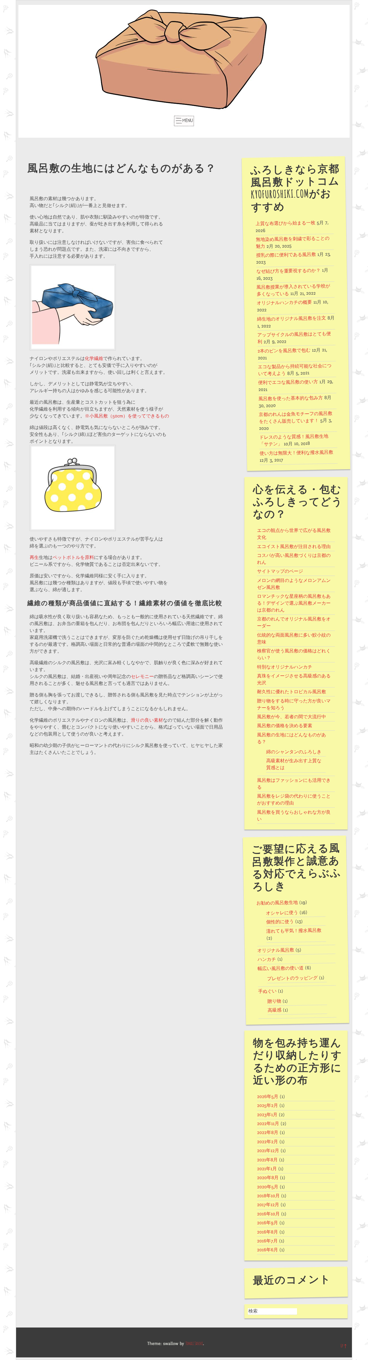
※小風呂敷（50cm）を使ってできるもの (127, 416)
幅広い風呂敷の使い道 (281, 968)
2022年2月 (267, 1142)
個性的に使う (280, 922)
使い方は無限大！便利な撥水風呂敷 (296, 452)
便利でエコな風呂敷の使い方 (288, 382)
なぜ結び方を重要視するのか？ (288, 270)
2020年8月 (268, 1178)
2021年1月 (267, 1169)
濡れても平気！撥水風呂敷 (293, 930)
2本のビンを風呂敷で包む (284, 350)
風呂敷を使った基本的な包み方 (290, 398)
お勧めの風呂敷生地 (277, 902)
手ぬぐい (267, 991)
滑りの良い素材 (147, 720)
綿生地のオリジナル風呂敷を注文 (291, 318)
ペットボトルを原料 (73, 557)
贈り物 (274, 1001)
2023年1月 (267, 1115)
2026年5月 (267, 1097)
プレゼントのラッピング (292, 978)
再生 (34, 557)
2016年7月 (267, 1241)
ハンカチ (266, 960)
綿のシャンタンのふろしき (293, 752)
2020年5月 (267, 1187)
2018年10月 (268, 1196)
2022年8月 (267, 1132)
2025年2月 (267, 1105)
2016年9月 (267, 1223)
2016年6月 (267, 1250)
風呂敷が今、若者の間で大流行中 (291, 717)
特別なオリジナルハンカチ (284, 667)
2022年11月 (268, 1124)
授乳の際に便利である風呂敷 (286, 255)
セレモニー (142, 676)
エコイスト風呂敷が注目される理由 (294, 546)
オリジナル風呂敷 (275, 950)
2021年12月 (268, 1151)
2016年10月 (268, 1214)
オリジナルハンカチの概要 (284, 302)
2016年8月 (267, 1232)
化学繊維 (94, 358)
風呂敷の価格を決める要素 (284, 726)
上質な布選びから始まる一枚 (285, 223)
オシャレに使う (282, 913)
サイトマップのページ (280, 571)
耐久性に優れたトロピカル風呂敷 (291, 692)
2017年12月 (268, 1205)
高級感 (274, 1010)
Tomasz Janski (194, 1343)
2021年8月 (267, 1160)
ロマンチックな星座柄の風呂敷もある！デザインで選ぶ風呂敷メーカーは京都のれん (294, 603)
